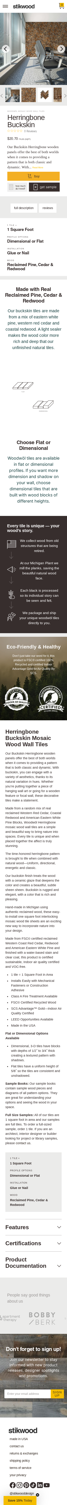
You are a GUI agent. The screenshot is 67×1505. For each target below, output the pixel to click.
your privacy (18, 1475)
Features (17, 1227)
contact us (23, 1143)
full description (24, 208)
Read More (37, 167)
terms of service (20, 1468)
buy (37, 176)
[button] (20, 1500)
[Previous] (6, 49)
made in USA (19, 1439)
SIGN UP (57, 1393)
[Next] (61, 49)
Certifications (23, 1243)
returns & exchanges (24, 1453)
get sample (48, 187)
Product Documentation (25, 1262)
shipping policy (20, 1460)
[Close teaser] (37, 1495)
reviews (48, 208)
